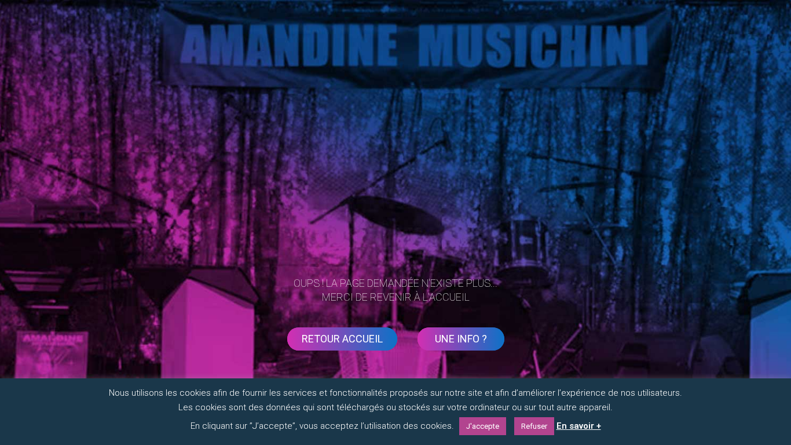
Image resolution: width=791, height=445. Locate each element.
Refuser (534, 426)
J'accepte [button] (482, 426)
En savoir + (578, 426)
